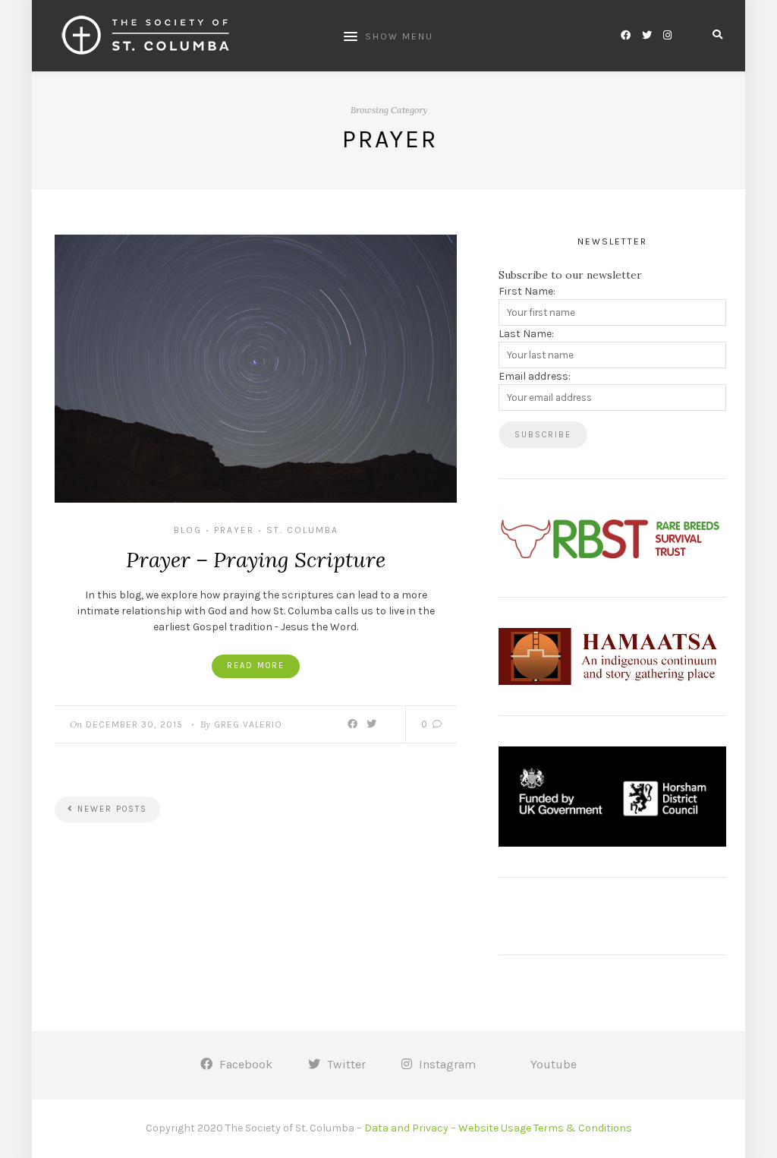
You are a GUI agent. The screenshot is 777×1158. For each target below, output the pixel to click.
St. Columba (302, 530)
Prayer (234, 530)
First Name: (527, 291)
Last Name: (526, 333)
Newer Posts (110, 809)
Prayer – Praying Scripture (255, 559)
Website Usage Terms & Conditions (545, 1128)
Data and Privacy (406, 1128)
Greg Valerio (248, 724)
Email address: (535, 376)
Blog (188, 530)
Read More (256, 666)
